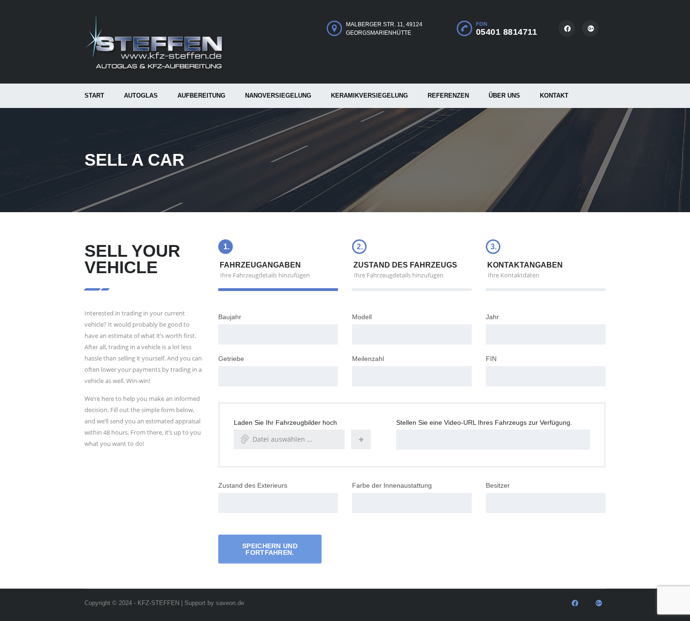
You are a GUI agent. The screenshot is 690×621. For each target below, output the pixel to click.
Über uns (504, 95)
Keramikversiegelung (369, 95)
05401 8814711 (506, 32)
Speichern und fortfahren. (270, 549)
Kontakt (554, 95)
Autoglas (141, 95)
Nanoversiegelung (278, 95)
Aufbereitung (201, 95)
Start (94, 95)
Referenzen (448, 95)
